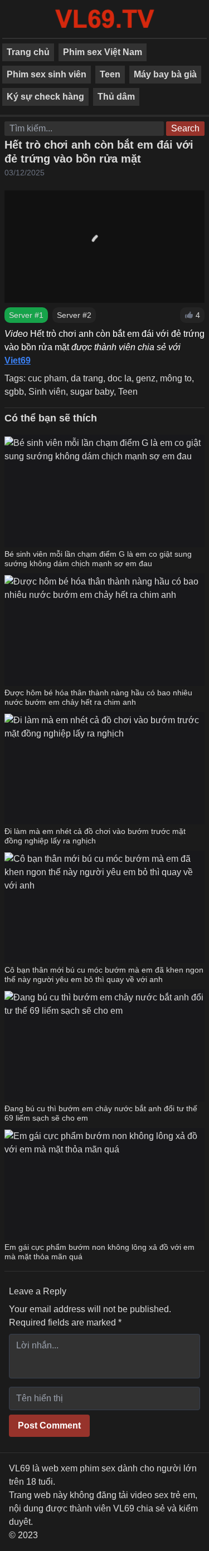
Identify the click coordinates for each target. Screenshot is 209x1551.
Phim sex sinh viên (46, 74)
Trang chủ (28, 52)
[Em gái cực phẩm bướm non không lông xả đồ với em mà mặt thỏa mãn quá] (104, 1184)
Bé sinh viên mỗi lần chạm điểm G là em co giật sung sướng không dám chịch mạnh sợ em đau (98, 558)
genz (145, 378)
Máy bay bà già (165, 74)
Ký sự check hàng (45, 96)
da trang (87, 378)
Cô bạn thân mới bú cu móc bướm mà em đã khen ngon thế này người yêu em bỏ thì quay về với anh (103, 974)
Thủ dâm (116, 96)
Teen (110, 74)
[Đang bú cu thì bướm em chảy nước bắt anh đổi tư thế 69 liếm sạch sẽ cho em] (104, 1045)
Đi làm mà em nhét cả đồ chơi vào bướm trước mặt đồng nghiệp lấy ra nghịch (95, 836)
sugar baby (92, 391)
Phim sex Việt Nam (102, 52)
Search (185, 128)
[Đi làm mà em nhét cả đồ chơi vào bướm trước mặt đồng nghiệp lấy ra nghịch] (104, 768)
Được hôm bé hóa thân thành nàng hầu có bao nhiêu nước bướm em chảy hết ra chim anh (98, 697)
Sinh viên (47, 391)
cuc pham (47, 378)
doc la (120, 378)
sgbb (14, 391)
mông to (176, 378)
